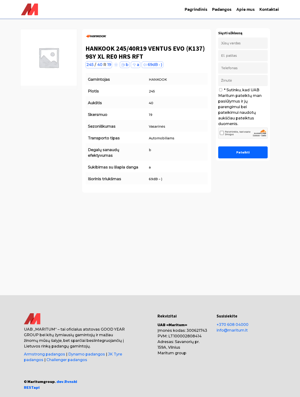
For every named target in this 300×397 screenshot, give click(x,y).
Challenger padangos (66, 360)
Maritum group (172, 353)
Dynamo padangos (86, 354)
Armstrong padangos (44, 354)
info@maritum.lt (232, 330)
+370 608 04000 (232, 324)
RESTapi (32, 387)
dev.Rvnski (66, 381)
